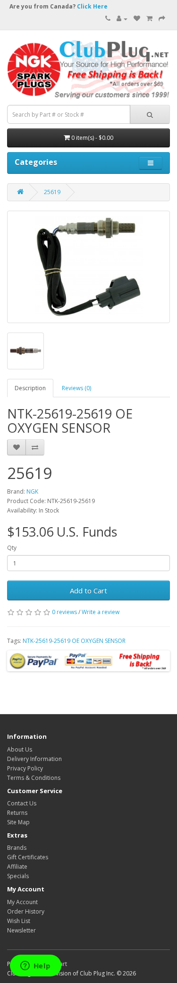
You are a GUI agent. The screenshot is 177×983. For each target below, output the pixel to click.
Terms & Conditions (33, 778)
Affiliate (17, 867)
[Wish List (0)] (137, 19)
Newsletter (21, 930)
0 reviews (64, 612)
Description (30, 388)
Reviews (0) (76, 388)
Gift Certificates (27, 857)
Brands (16, 848)
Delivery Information (34, 759)
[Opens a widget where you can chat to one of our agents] (35, 966)
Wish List (18, 921)
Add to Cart (88, 590)
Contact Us (21, 803)
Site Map (18, 822)
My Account (22, 902)
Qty (12, 548)
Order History (25, 911)
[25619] (88, 267)
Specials (18, 876)
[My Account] (122, 19)
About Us (19, 749)
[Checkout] (162, 19)
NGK (32, 491)
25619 (52, 192)
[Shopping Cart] (149, 19)
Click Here (92, 6)
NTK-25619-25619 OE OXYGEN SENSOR (74, 641)
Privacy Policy (25, 768)
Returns (17, 813)
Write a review (100, 612)
